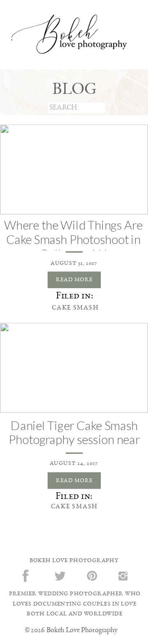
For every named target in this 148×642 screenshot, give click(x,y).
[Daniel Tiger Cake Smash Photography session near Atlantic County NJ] (74, 368)
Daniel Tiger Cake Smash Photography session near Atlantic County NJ (74, 439)
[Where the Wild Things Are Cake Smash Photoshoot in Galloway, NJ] (74, 169)
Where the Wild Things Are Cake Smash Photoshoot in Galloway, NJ (73, 239)
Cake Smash (75, 307)
